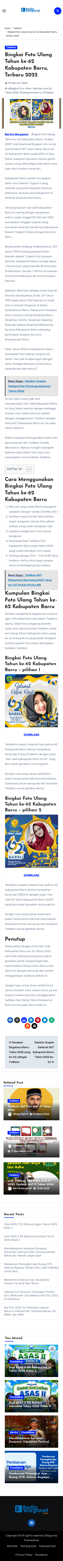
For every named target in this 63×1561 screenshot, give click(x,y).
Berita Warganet (22, 1188)
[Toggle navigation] (4, 11)
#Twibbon (48, 92)
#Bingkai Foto (16, 88)
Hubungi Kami (47, 1546)
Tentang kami (28, 1546)
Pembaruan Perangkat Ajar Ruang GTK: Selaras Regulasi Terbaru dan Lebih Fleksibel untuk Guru (31, 1268)
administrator (21, 1145)
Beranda (12, 1546)
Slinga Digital (20, 1114)
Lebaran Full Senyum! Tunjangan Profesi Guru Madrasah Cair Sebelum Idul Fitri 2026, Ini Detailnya (31, 1295)
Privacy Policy (24, 1554)
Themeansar (31, 1540)
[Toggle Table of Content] (27, 469)
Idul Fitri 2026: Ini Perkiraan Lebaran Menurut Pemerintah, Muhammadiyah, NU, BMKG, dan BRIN (30, 1311)
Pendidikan (16, 1361)
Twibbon (11, 47)
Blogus (49, 1535)
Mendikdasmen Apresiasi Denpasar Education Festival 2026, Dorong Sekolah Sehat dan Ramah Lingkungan (29, 1252)
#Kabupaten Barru (30, 92)
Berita (14, 1432)
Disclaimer (41, 1554)
